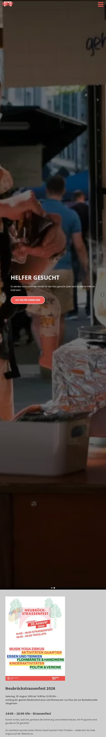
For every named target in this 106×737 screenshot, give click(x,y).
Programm (22, 308)
